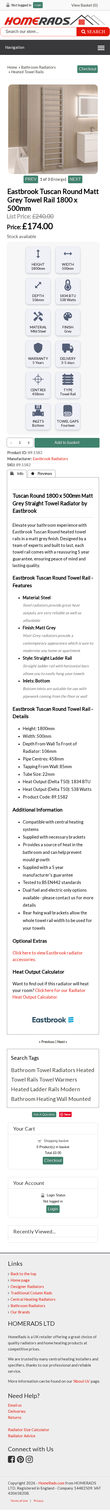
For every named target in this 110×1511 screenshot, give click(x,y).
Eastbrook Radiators (50, 458)
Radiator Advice (21, 1435)
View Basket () (84, 5)
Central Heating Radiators (33, 1299)
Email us (15, 1405)
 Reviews (41, 473)
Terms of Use (19, 1500)
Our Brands (20, 1312)
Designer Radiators (27, 1286)
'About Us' (81, 1381)
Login (38, 5)
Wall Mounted (74, 1099)
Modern (70, 1089)
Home (12, 67)
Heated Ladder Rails (35, 1089)
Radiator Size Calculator (28, 1429)
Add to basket (66, 442)
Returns (14, 1417)
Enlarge (58, 179)
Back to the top (23, 1273)
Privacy (38, 1500)
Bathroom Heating (33, 1099)
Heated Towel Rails (27, 71)
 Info (16, 473)
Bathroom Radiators (38, 67)
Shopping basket (56, 1141)
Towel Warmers (58, 1079)
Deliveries (17, 1411)
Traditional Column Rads (31, 1293)
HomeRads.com (51, 1483)
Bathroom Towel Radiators (43, 1070)
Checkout (53, 1160)
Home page (20, 1280)
